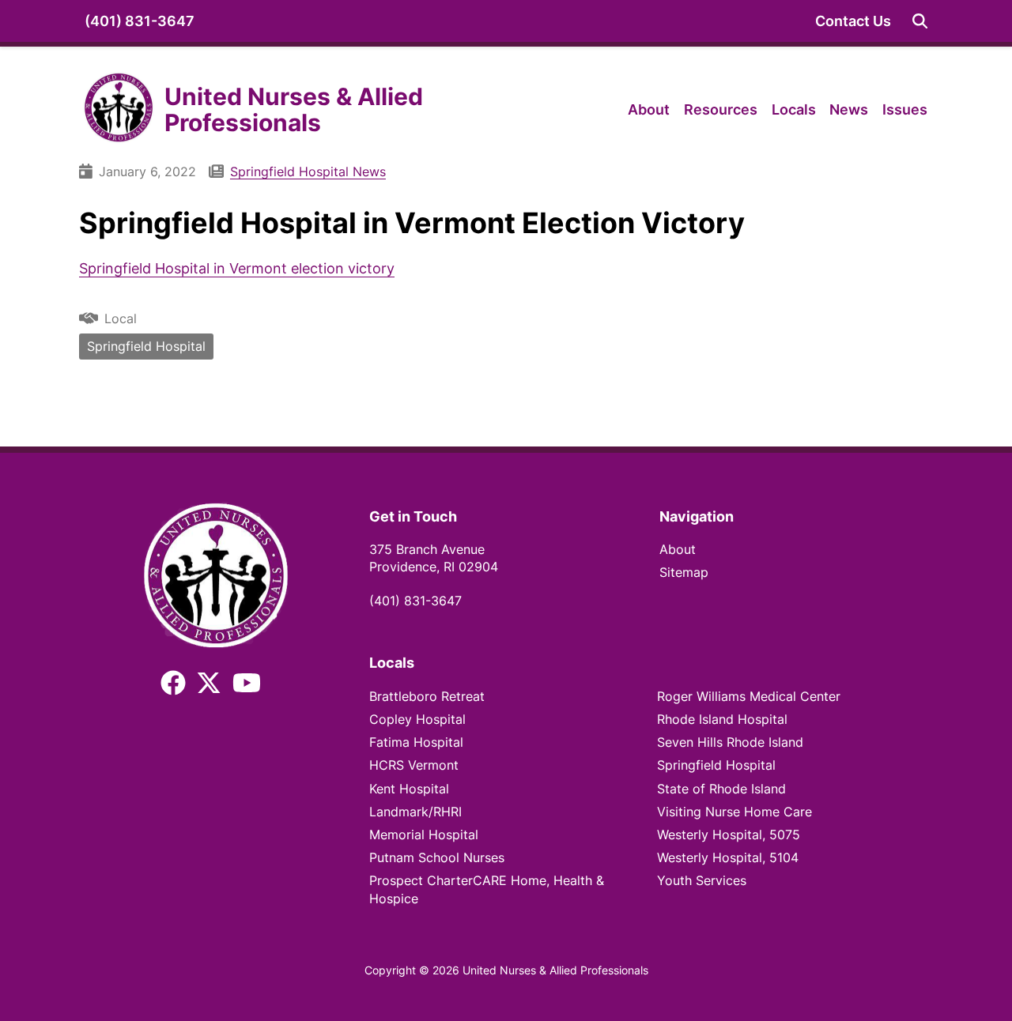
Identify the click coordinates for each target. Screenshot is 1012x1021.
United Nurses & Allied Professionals (293, 109)
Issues (904, 109)
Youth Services (701, 880)
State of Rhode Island (723, 789)
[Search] (920, 21)
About (649, 109)
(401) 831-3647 (139, 21)
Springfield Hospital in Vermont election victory (237, 268)
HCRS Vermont (414, 765)
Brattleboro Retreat (427, 696)
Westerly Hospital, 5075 (728, 834)
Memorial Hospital (423, 834)
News (848, 109)
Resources (720, 109)
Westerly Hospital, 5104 (728, 857)
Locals (794, 109)
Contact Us (853, 21)
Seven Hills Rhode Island (730, 742)
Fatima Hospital (416, 742)
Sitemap (683, 572)
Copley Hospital (417, 719)
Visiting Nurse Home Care (734, 811)
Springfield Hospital (146, 346)
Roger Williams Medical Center (748, 696)
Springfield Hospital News (308, 171)
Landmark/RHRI (415, 811)
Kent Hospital (409, 789)
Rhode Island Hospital (722, 719)
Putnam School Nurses (436, 857)
